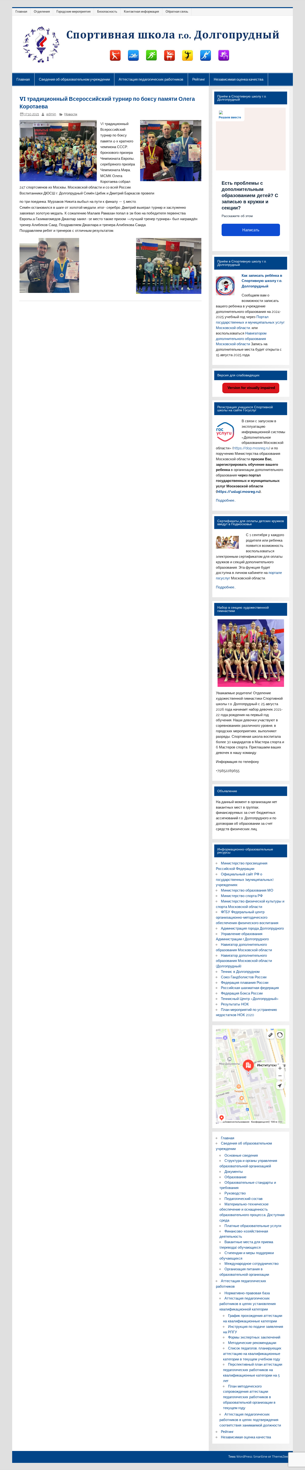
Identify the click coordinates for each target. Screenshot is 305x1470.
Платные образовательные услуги (252, 1226)
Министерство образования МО (247, 890)
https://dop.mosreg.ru (251, 448)
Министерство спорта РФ (242, 896)
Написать (250, 230)
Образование (235, 1177)
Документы (233, 1171)
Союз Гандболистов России (243, 977)
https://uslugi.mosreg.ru (238, 492)
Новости (70, 114)
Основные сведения (241, 1155)
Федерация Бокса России (242, 993)
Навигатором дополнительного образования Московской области (241, 338)
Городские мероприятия (73, 11)
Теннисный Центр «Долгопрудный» (250, 999)
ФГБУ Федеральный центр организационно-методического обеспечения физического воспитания (247, 917)
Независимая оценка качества (238, 79)
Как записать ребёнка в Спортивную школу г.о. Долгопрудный (262, 281)
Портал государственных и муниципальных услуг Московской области (250, 322)
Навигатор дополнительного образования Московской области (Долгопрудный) (244, 961)
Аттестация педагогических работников (151, 79)
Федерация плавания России (244, 982)
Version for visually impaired (251, 388)
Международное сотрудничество (251, 1263)
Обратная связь (177, 11)
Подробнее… (226, 500)
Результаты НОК (235, 1004)
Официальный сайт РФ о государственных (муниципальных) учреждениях (245, 879)
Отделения (42, 11)
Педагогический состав (243, 1199)
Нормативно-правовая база (247, 1293)
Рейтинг (198, 79)
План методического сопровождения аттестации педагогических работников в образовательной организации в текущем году (249, 1397)
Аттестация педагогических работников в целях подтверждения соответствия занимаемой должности (250, 1419)
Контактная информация (141, 11)
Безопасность (107, 11)
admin (51, 114)
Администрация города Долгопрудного (252, 928)
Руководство (235, 1193)
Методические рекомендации (252, 1343)
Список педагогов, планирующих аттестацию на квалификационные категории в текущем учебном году (252, 1353)
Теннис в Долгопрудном (240, 972)
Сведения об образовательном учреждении (74, 79)
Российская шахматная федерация (250, 988)
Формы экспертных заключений (254, 1337)
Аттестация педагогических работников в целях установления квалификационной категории (247, 1303)
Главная (21, 11)
